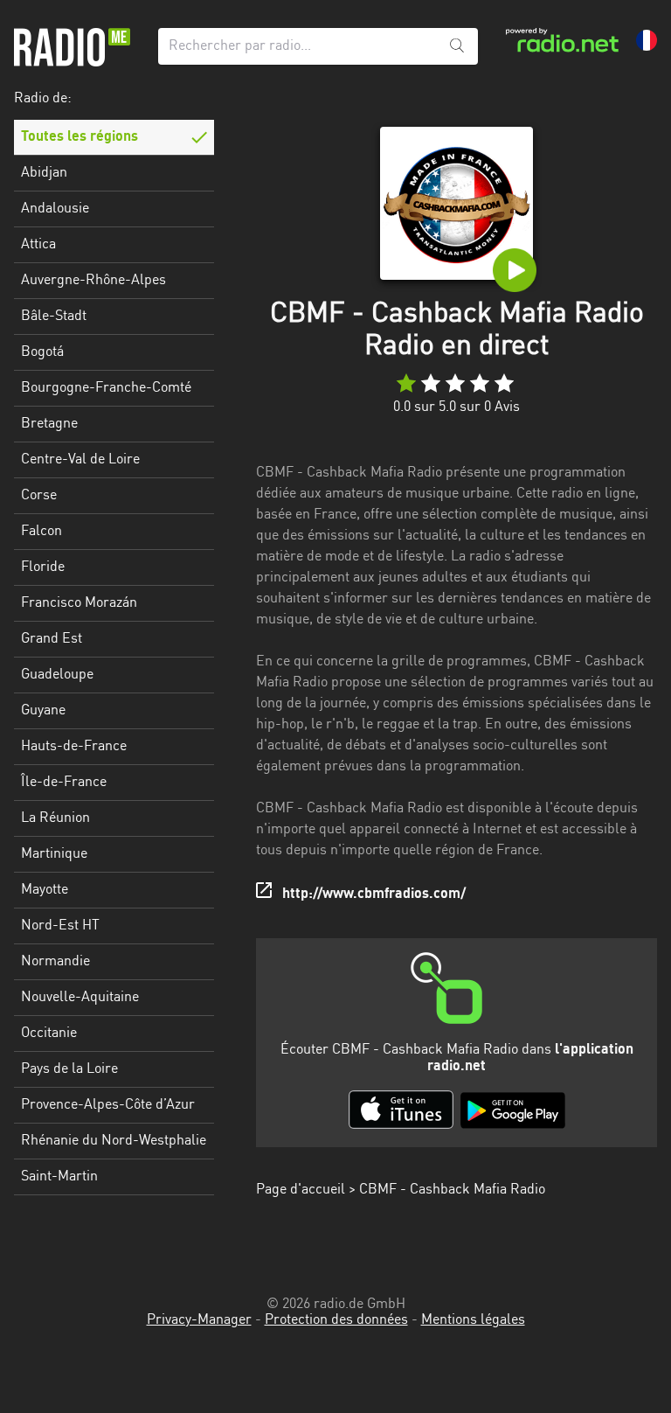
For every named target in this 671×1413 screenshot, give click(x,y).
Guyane (43, 711)
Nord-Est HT (60, 926)
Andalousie (55, 209)
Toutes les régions (79, 137)
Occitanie (49, 1034)
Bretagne (49, 424)
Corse (39, 496)
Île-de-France (64, 783)
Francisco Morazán (79, 603)
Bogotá (42, 352)
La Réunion (55, 818)
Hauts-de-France (74, 747)
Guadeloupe (57, 675)
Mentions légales (473, 1320)
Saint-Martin (59, 1177)
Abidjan (44, 173)
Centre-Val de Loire (80, 460)
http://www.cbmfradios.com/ (374, 894)
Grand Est (51, 639)
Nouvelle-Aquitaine (80, 998)
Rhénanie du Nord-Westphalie (113, 1141)
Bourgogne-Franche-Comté (106, 388)
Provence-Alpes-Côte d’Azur (108, 1105)
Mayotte (44, 890)
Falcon (41, 532)
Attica (38, 245)
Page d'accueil (300, 1190)
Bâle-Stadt (53, 317)
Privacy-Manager (199, 1320)
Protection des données (336, 1320)
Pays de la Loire (69, 1069)
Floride (43, 567)
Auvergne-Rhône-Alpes (93, 281)
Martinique (54, 854)
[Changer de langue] (646, 40)
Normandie (55, 962)
